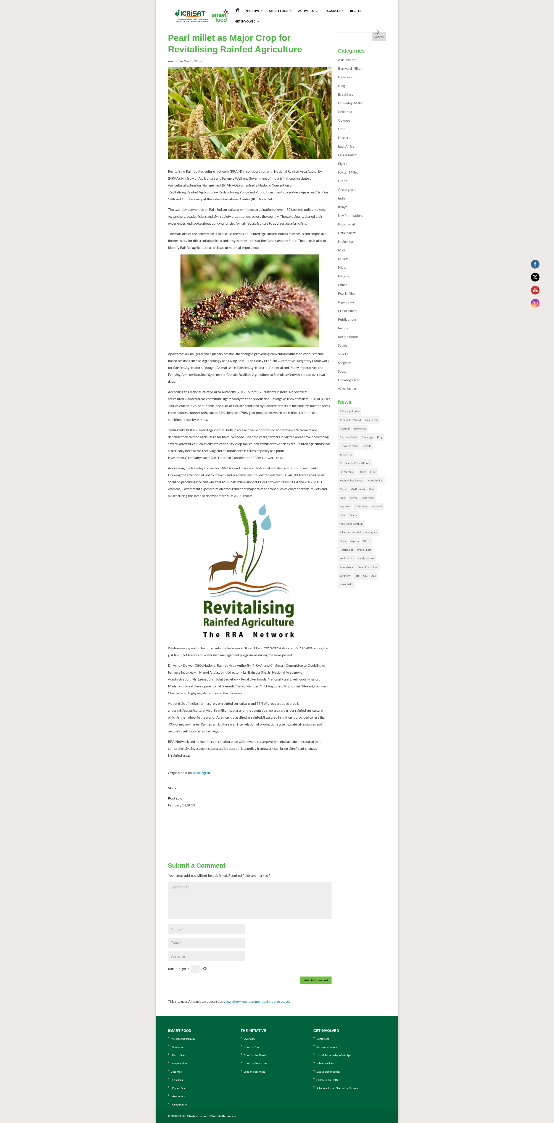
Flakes (362, 471)
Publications (347, 319)
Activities (306, 11)
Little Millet (347, 233)
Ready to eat (347, 567)
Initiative (252, 11)
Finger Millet (179, 1063)
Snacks (343, 354)
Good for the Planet (255, 1055)
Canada (366, 445)
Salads (343, 345)
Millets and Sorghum (352, 523)
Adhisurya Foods (349, 411)
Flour (373, 471)
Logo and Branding (254, 1071)
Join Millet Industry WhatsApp (333, 1055)
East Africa (346, 146)
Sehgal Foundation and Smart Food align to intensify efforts (290, 838)
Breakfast (345, 94)
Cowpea (344, 120)
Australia (345, 428)
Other (342, 285)
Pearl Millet (178, 1055)
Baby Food (360, 428)
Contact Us (322, 1038)
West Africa (347, 388)
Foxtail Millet (348, 172)
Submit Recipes (325, 1063)
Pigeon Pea (178, 1088)
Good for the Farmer (256, 1063)
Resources (332, 11)
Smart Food (278, 11)
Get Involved (245, 21)
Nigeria (343, 276)
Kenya (342, 207)
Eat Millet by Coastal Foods (355, 463)
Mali (341, 250)
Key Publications (350, 215)
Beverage (345, 77)
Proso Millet (347, 311)
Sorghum (344, 362)
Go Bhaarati (358, 489)
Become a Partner (326, 1047)
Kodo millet (346, 224)
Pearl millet (346, 293)
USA (373, 575)
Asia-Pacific (347, 60)
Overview (249, 1038)
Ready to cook (366, 558)
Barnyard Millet (350, 68)
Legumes (345, 506)
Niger (342, 267)
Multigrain (371, 532)
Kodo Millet (367, 497)
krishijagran (201, 773)
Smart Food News (368, 567)
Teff (356, 575)
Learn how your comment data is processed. (257, 1001)
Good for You (251, 1047)
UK (365, 575)
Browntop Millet (350, 103)
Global (198, 61)
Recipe (343, 328)
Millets (343, 259)
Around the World (180, 61)
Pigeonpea (346, 302)
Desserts (344, 137)
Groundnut (178, 1096)
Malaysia (377, 506)
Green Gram (179, 1104)
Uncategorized (349, 380)
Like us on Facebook (328, 1071)
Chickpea (345, 111)
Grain (372, 489)
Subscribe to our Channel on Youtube (337, 1088)
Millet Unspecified (350, 532)
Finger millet (347, 155)
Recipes (355, 11)
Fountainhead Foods (352, 480)
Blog (341, 86)
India (341, 198)
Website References (223, 1116)
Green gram (347, 189)
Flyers (342, 163)
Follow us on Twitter (328, 1079)
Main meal (346, 241)
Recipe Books (348, 337)
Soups (342, 371)
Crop (342, 129)
